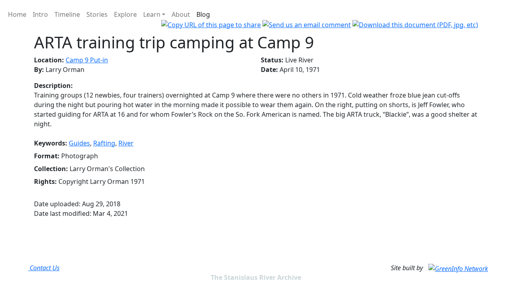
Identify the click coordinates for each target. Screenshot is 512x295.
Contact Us (44, 267)
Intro (40, 14)
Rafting (104, 143)
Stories (97, 14)
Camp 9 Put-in (87, 60)
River (126, 143)
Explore (125, 14)
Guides (79, 143)
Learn (151, 14)
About (181, 14)
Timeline (67, 14)
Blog (203, 14)
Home (17, 14)
